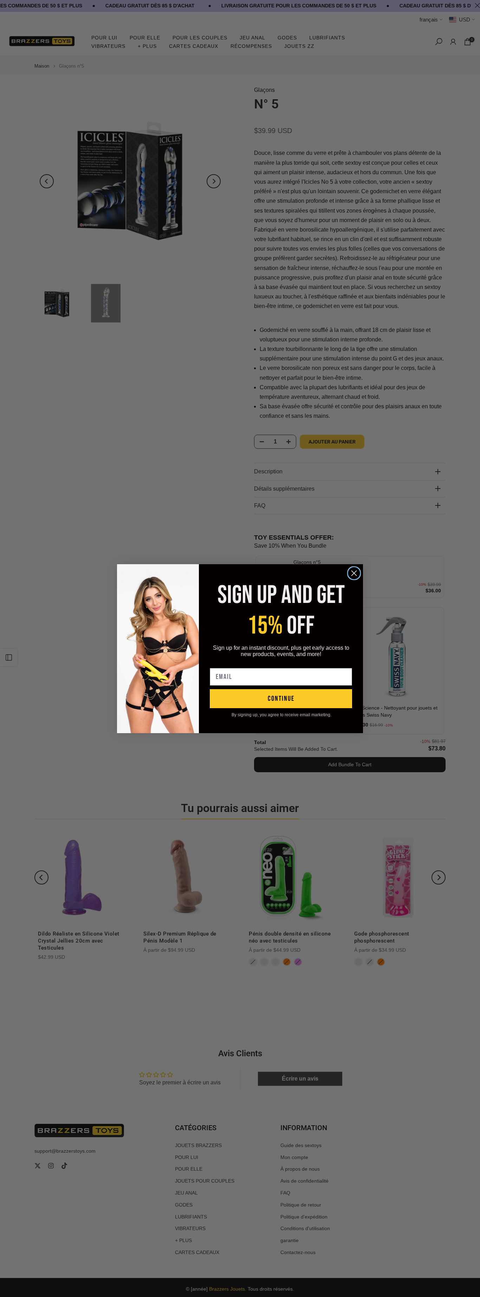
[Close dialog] (354, 573)
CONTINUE (281, 698)
